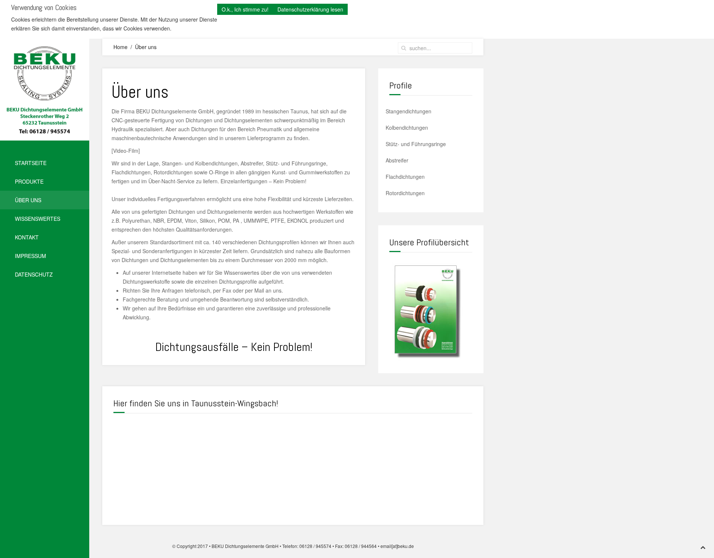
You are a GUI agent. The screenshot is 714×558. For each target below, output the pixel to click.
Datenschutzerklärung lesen (310, 9)
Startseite (30, 163)
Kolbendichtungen (407, 127)
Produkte (29, 181)
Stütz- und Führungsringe (416, 144)
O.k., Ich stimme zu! (245, 9)
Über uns (28, 200)
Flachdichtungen (405, 176)
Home (120, 47)
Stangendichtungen (408, 111)
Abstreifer (397, 160)
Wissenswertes (37, 218)
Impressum (30, 255)
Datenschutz (34, 274)
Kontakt (27, 237)
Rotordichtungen (405, 193)
